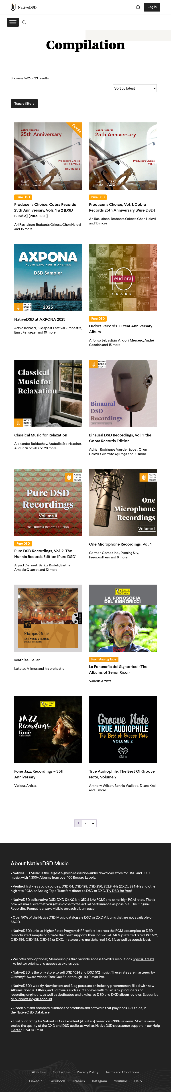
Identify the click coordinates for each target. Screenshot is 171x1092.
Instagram (99, 1081)
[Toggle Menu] (12, 22)
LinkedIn (35, 1081)
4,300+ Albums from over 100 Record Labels (61, 878)
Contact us (61, 1072)
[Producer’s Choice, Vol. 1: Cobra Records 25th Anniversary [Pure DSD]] (123, 156)
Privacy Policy (87, 1072)
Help (138, 1081)
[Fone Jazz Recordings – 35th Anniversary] (48, 729)
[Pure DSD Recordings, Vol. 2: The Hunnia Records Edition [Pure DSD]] (48, 502)
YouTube (120, 1081)
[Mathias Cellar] (48, 618)
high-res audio (36, 886)
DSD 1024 (72, 972)
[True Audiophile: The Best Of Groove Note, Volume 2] (123, 729)
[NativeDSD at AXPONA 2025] (48, 277)
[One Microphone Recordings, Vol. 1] (123, 502)
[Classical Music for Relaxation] (48, 393)
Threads (78, 1081)
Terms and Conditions (122, 1072)
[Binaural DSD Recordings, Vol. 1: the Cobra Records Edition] (123, 393)
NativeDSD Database (33, 1012)
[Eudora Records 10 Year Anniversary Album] (123, 277)
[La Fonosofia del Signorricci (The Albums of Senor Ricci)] (123, 618)
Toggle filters (24, 104)
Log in (152, 7)
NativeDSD (24, 7)
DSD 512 (93, 972)
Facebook (57, 1081)
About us (39, 1072)
